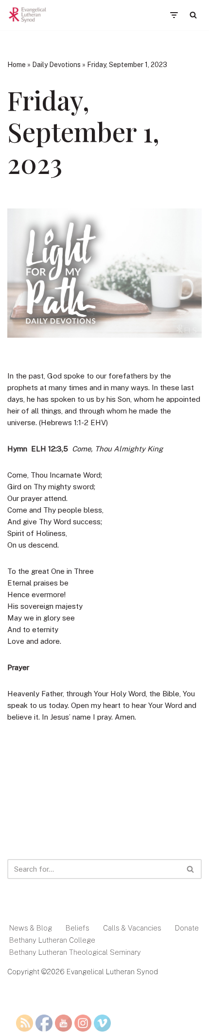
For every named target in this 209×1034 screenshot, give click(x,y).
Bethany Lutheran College (52, 940)
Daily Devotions (56, 65)
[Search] (193, 14)
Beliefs (77, 928)
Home (16, 65)
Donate (187, 928)
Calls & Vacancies (132, 928)
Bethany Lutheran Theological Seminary (75, 952)
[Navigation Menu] (174, 15)
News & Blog (30, 928)
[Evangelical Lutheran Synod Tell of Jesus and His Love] (27, 15)
